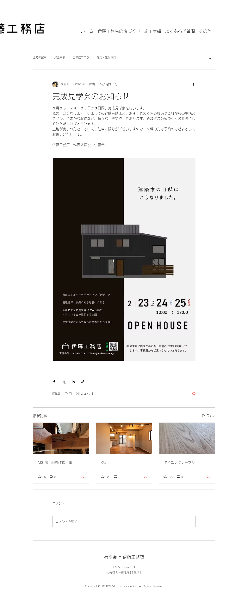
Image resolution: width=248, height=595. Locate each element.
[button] (210, 57)
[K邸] (124, 438)
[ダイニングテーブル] (187, 438)
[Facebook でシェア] (54, 382)
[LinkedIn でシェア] (73, 382)
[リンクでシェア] (82, 382)
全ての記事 (39, 57)
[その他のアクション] (193, 84)
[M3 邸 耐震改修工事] (61, 438)
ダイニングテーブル (179, 462)
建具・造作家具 (106, 57)
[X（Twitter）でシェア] (63, 382)
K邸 (103, 462)
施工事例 (59, 57)
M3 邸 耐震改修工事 (55, 462)
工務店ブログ (81, 57)
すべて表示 (208, 415)
